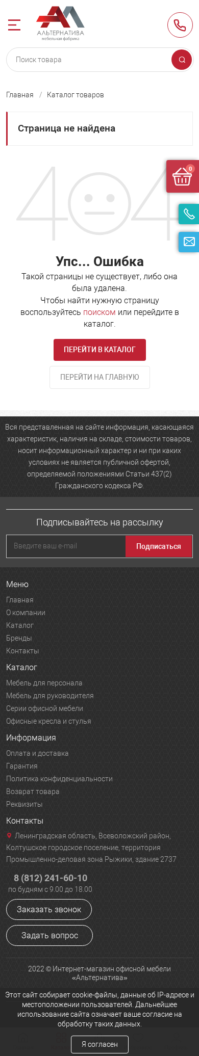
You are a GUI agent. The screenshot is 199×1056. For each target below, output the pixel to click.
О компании (25, 613)
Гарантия (22, 766)
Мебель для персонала (44, 683)
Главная (20, 95)
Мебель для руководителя (50, 696)
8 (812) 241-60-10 (180, 25)
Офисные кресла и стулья (48, 721)
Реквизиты (24, 804)
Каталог (20, 625)
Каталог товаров (75, 95)
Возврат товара (33, 791)
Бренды (19, 638)
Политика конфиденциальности (59, 779)
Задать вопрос (49, 935)
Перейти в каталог (100, 350)
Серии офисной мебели (44, 708)
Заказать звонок (49, 909)
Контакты (22, 651)
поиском (99, 312)
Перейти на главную (99, 377)
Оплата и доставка (37, 753)
